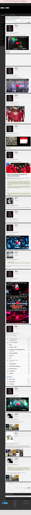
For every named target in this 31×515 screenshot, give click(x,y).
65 (27, 22)
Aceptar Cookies (15, 2)
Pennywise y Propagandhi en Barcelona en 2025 (2, 39)
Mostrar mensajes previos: (11, 483)
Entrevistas (15, 503)
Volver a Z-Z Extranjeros (10, 489)
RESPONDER (9, 20)
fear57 (12, 19)
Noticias (15, 501)
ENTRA (3, 4)
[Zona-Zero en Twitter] (5, 503)
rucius (15, 432)
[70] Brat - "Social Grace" (2, 37)
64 (26, 22)
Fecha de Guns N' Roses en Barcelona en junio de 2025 (2, 30)
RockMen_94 (16, 197)
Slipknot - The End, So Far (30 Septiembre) (13, 17)
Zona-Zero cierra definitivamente (2, 18)
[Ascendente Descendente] (18, 485)
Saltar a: (21, 491)
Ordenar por (21, 483)
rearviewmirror (16, 413)
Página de (20, 22)
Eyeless (16, 24)
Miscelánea (15, 506)
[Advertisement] (12, 11)
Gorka (15, 19)
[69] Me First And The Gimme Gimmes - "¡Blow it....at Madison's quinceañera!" (2, 34)
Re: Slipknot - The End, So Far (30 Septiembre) (12, 32)
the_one (16, 251)
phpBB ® (16, 498)
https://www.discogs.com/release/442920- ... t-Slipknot (13, 473)
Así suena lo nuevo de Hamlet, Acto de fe (2, 28)
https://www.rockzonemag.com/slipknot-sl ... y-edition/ (13, 422)
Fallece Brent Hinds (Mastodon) (2, 19)
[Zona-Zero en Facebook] (3, 503)
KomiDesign (23, 498)
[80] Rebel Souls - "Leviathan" (1, 25)
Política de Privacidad (26, 503)
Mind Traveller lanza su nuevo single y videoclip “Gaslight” (2, 22)
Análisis (15, 502)
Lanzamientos (15, 504)
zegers (10, 19)
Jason (13, 19)
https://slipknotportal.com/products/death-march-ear (12, 135)
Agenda (15, 505)
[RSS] (7, 503)
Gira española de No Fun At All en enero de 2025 (2, 45)
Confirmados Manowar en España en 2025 (2, 42)
